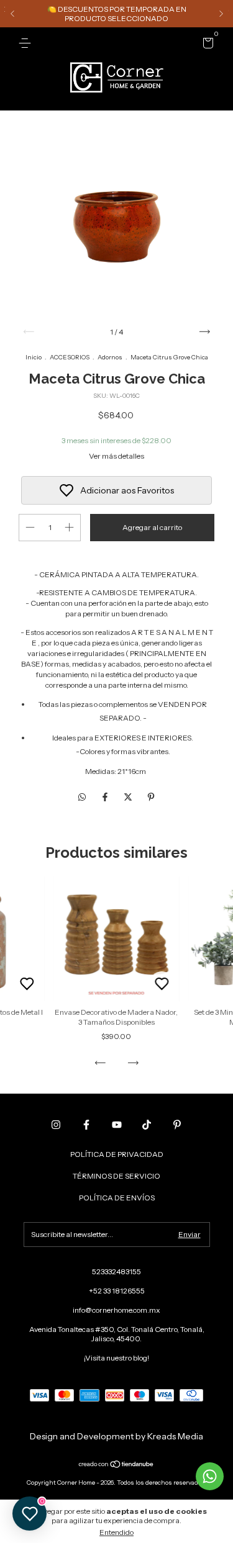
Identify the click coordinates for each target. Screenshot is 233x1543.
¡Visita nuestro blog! (116, 1357)
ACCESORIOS (69, 357)
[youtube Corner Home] (117, 1125)
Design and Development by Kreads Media (116, 1436)
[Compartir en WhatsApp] (82, 797)
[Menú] (27, 43)
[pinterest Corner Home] (177, 1125)
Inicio (33, 357)
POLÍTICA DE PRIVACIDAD (116, 1154)
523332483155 (116, 1271)
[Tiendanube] (116, 1465)
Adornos (110, 357)
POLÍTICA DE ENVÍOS (117, 1197)
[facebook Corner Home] (86, 1125)
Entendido (116, 1532)
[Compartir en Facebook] (106, 797)
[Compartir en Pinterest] (151, 797)
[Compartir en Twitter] (129, 797)
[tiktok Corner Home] (147, 1125)
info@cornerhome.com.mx (116, 1310)
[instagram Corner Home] (56, 1125)
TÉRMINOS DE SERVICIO (116, 1176)
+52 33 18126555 (117, 1290)
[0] (206, 45)
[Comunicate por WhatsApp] (210, 1476)
